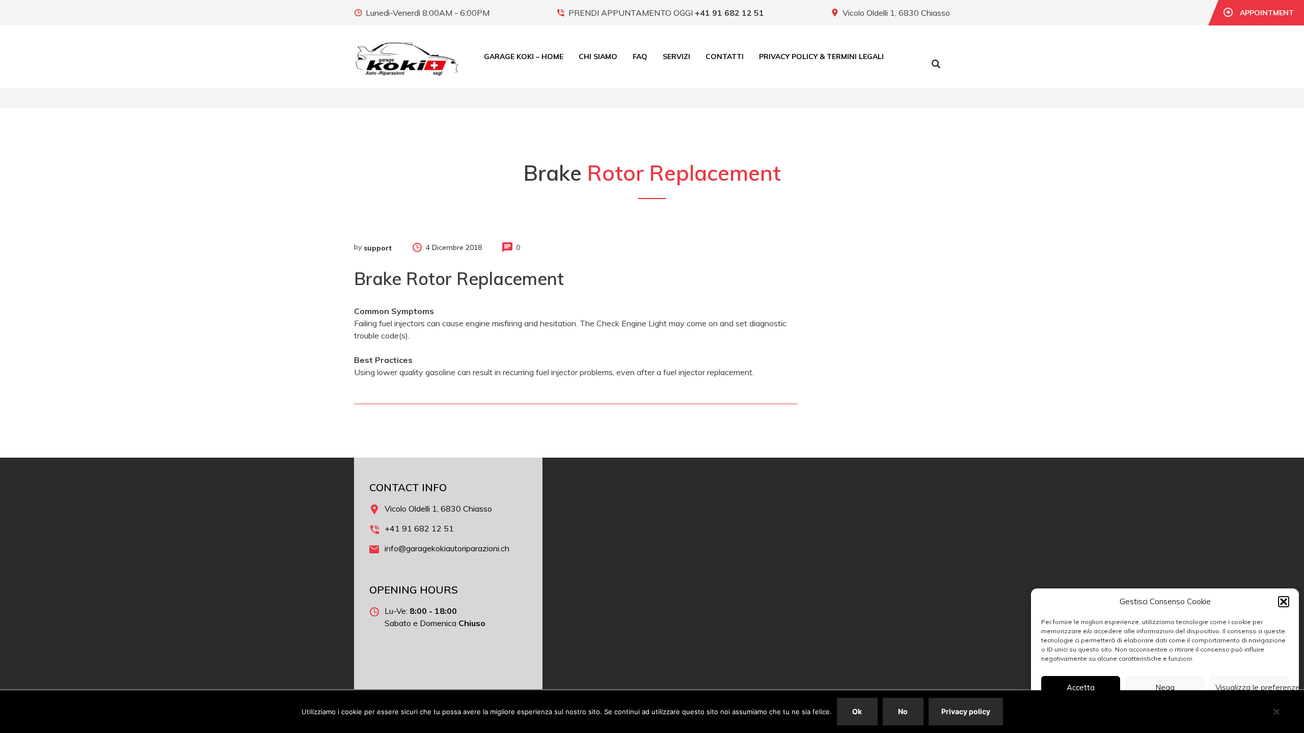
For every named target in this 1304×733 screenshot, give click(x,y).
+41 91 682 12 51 (729, 13)
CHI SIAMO (598, 56)
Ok (857, 711)
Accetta (1081, 687)
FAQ (640, 56)
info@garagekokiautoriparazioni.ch (447, 548)
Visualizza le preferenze (1252, 687)
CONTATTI (724, 56)
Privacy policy (965, 711)
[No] (1276, 712)
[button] (1284, 602)
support (378, 247)
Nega (1165, 687)
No (903, 711)
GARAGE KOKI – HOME (523, 56)
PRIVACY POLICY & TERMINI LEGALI (821, 56)
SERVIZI (676, 56)
